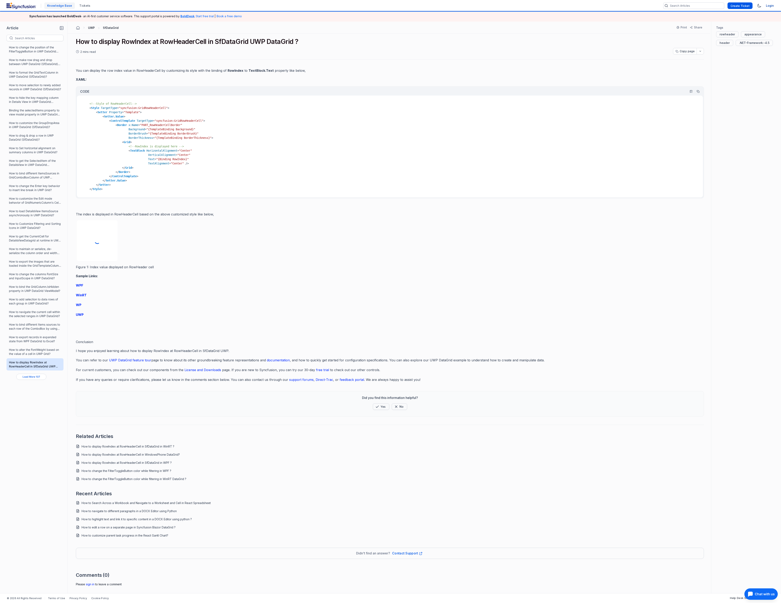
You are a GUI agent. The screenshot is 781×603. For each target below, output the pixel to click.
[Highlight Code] (689, 91)
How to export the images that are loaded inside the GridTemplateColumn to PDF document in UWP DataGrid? (34, 264)
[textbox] (39, 38)
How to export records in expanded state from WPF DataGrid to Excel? (32, 339)
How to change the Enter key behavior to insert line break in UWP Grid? (34, 188)
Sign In (90, 584)
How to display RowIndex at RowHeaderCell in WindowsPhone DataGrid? (131, 454)
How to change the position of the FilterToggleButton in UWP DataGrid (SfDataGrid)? (32, 49)
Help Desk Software (743, 598)
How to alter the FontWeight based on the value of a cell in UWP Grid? (34, 351)
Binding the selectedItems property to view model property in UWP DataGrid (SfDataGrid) (34, 112)
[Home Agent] (78, 28)
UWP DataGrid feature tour (130, 360)
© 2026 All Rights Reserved (24, 598)
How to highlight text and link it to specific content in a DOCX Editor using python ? (137, 519)
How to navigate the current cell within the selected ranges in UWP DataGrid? (34, 314)
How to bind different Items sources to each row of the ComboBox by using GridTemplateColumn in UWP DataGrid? (35, 327)
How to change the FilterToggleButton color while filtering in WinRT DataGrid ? (134, 479)
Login (770, 5)
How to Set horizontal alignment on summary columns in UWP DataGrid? (33, 150)
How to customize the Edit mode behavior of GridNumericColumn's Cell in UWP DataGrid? (34, 201)
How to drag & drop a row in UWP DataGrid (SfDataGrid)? (31, 137)
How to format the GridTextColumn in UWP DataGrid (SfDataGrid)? (33, 74)
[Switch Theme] (759, 5)
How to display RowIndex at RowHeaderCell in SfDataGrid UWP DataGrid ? (32, 364)
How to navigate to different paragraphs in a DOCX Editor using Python (129, 511)
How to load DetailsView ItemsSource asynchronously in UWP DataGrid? (33, 213)
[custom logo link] (21, 5)
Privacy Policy (78, 598)
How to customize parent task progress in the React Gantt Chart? (125, 535)
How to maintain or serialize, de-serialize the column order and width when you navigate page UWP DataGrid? (33, 251)
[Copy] (696, 91)
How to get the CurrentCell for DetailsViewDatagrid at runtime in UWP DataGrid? (34, 238)
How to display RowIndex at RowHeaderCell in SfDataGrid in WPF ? (127, 462)
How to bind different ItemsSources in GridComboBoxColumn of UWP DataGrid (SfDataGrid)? (34, 175)
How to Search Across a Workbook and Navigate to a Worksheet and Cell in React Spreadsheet (146, 503)
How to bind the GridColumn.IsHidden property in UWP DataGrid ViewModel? (34, 288)
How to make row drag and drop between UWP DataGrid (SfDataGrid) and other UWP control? (33, 62)
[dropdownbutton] (700, 51)
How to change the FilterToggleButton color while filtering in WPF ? (126, 471)
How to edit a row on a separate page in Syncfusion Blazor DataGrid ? (129, 527)
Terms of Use (56, 598)
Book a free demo (229, 16)
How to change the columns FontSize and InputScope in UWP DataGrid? (33, 276)
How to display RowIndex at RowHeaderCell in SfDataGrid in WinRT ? (128, 446)
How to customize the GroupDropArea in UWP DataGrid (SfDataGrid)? (34, 125)
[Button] (399, 406)
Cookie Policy (100, 598)
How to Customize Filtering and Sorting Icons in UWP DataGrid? (35, 225)
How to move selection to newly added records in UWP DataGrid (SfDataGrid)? (35, 87)
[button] (61, 28)
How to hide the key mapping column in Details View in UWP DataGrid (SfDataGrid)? (34, 100)
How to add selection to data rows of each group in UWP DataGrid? (33, 301)
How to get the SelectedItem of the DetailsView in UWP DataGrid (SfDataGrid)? (32, 163)
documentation (278, 360)
